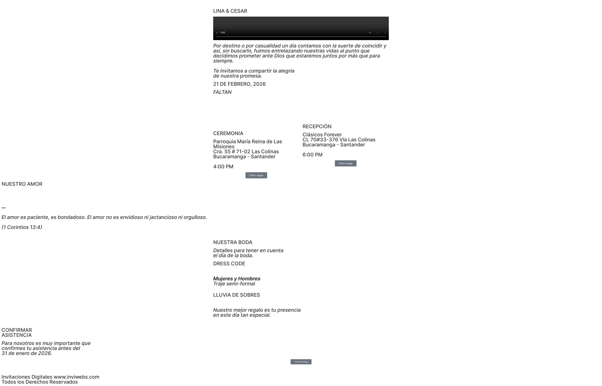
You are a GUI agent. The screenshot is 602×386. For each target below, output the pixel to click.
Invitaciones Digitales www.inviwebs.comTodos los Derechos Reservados (50, 379)
